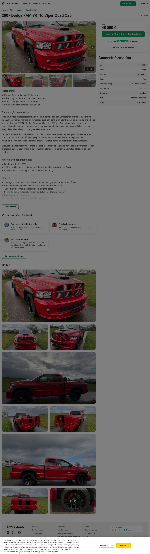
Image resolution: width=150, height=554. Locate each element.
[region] (75, 545)
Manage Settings (106, 545)
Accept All (123, 545)
